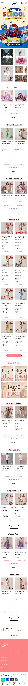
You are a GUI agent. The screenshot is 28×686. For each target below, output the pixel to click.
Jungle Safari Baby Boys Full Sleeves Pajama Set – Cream (20, 508)
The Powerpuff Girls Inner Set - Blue (6, 592)
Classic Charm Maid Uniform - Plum (6, 467)
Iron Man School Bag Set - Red (20, 105)
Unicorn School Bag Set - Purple (6, 105)
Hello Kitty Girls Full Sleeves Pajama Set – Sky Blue (20, 303)
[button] (12, 97)
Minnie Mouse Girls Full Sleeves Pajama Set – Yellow (7, 335)
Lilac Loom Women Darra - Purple (6, 551)
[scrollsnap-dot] (11, 635)
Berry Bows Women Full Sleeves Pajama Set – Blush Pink (20, 196)
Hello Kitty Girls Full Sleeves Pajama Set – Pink (20, 237)
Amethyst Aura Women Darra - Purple (20, 551)
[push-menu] (2, 3)
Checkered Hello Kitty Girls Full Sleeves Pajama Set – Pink (7, 237)
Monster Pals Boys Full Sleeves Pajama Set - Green (7, 142)
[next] (25, 27)
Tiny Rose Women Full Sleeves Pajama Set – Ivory (7, 196)
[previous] (3, 27)
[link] (14, 27)
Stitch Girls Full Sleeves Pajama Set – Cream (7, 270)
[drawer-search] (22, 3)
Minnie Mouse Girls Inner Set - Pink (19, 592)
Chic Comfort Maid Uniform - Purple (19, 467)
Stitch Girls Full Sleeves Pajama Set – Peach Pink (20, 270)
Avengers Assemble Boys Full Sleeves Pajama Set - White (20, 142)
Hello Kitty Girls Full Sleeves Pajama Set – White (7, 303)
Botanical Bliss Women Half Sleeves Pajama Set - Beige (7, 421)
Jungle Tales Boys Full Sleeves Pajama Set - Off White (20, 421)
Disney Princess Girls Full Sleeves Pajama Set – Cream (20, 335)
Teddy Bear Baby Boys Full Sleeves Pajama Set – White (7, 508)
